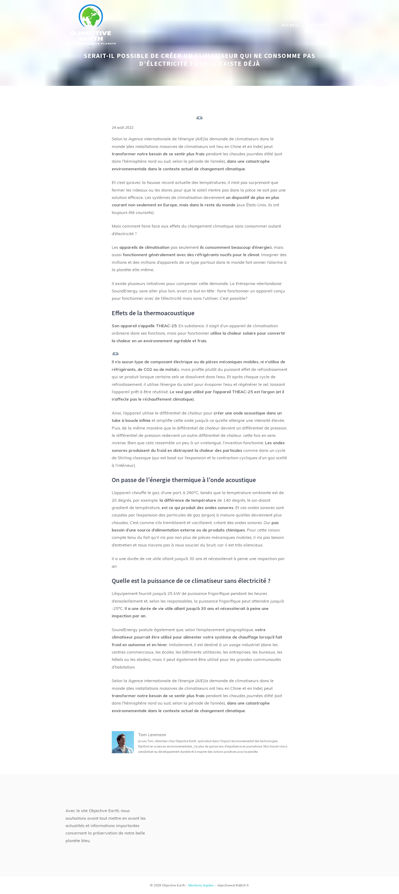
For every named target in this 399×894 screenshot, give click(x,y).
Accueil (290, 25)
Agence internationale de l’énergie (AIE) (166, 138)
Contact (319, 25)
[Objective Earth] (91, 24)
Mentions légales (201, 885)
